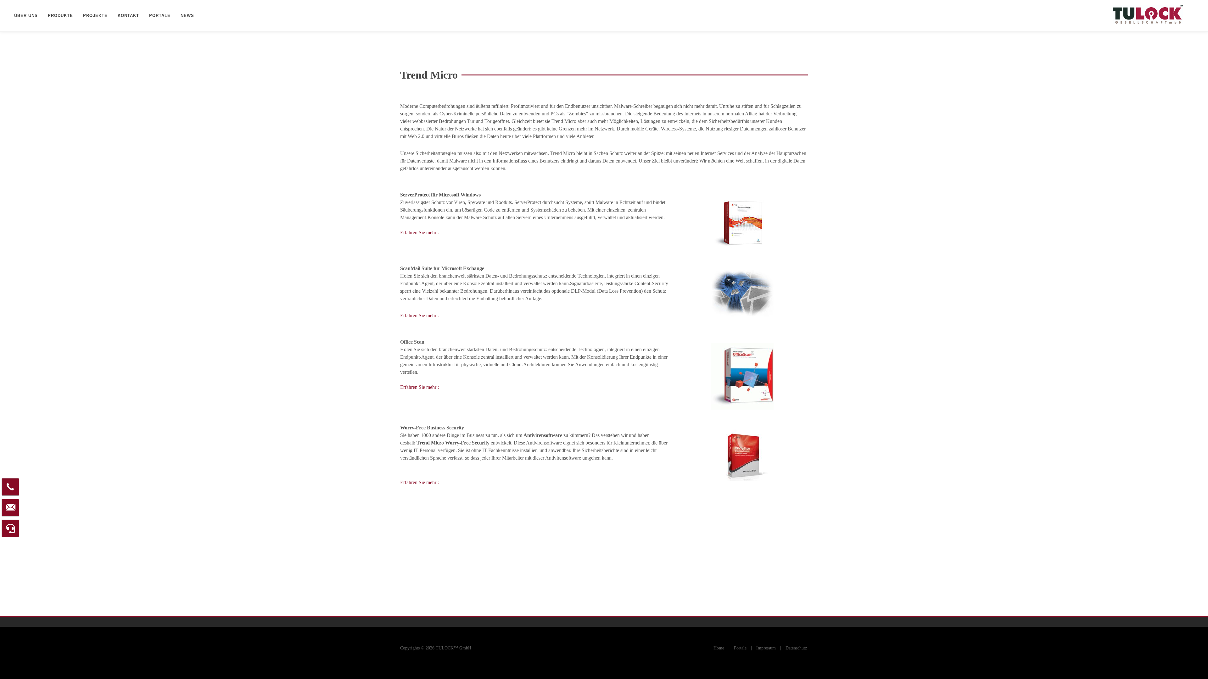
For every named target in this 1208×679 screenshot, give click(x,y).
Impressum (766, 648)
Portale (740, 648)
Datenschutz (796, 648)
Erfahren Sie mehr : (419, 232)
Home (718, 648)
